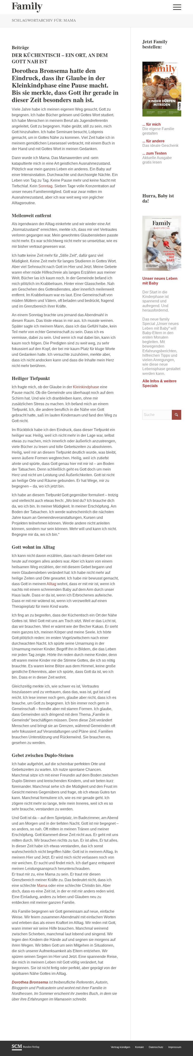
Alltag (51, 584)
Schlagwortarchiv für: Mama (44, 20)
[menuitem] (176, 7)
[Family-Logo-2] (27, 7)
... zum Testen (154, 153)
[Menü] (176, 7)
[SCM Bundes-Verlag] (25, 1049)
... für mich (151, 124)
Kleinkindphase (86, 387)
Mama (42, 886)
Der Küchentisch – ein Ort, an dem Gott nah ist (60, 58)
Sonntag (45, 186)
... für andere (153, 141)
